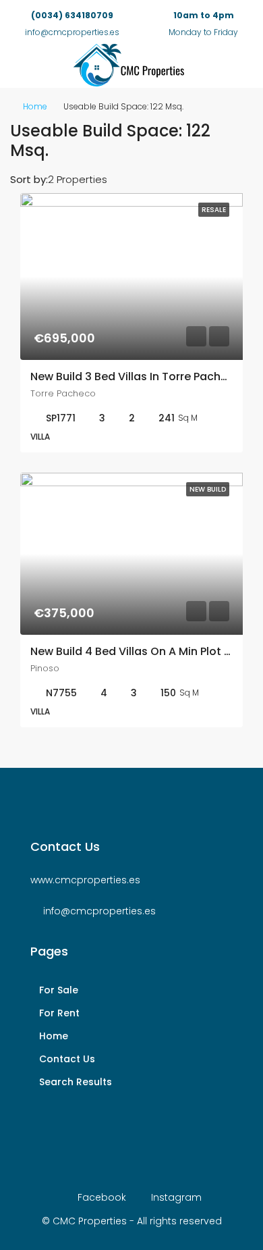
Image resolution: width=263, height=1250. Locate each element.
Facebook (100, 1197)
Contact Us (67, 1059)
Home (35, 106)
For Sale (58, 990)
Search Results (75, 1082)
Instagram (175, 1197)
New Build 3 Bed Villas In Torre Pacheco (135, 376)
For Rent (59, 1013)
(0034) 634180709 (72, 15)
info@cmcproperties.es (99, 911)
